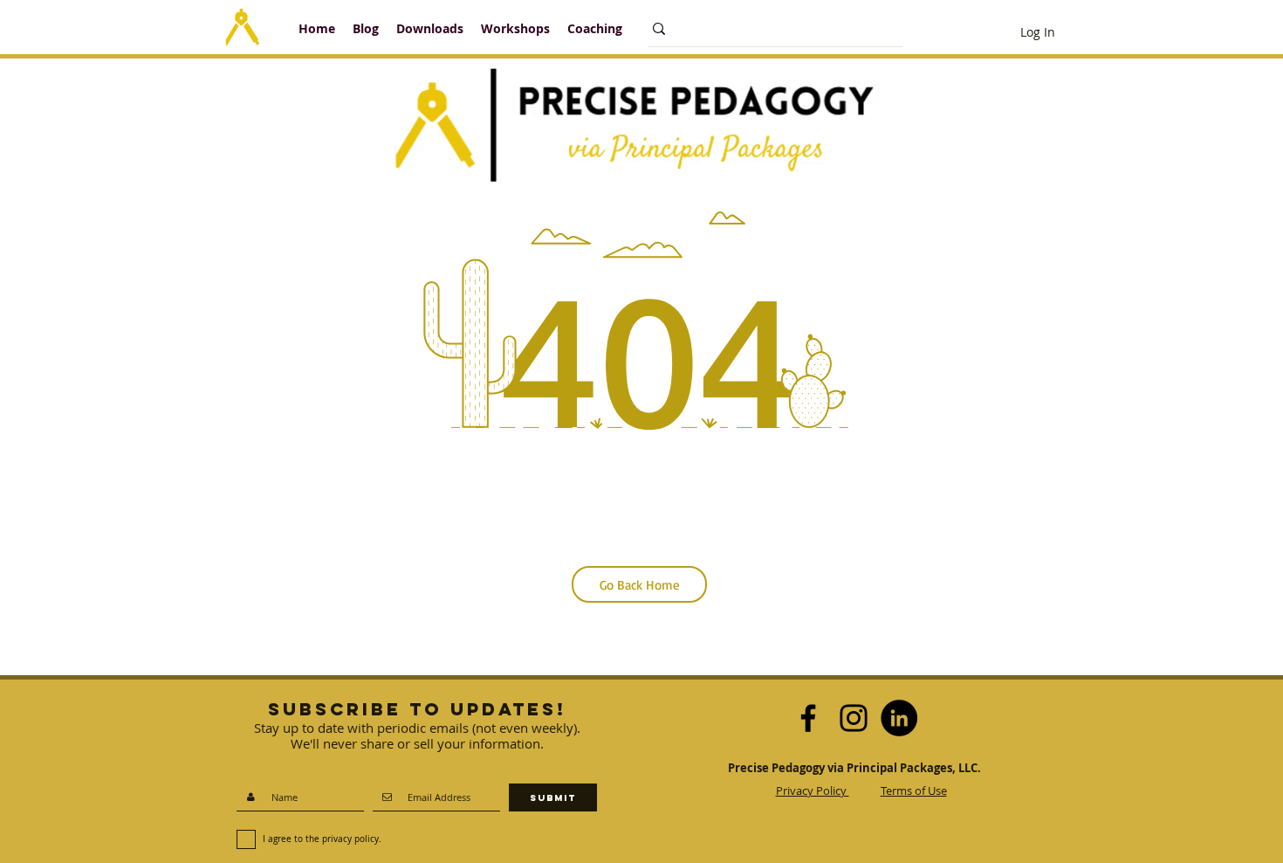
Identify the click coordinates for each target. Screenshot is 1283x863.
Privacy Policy (812, 790)
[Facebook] (808, 718)
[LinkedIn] (899, 718)
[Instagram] (853, 718)
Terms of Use (914, 790)
